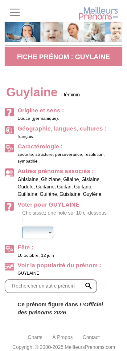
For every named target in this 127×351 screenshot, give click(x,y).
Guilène (48, 194)
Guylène (92, 194)
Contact (91, 337)
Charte (35, 337)
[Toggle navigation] (15, 12)
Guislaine (69, 194)
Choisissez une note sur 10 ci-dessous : (64, 216)
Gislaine (90, 179)
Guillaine (27, 194)
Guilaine (45, 186)
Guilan (64, 186)
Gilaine (71, 179)
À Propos (62, 337)
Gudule (26, 186)
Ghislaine (28, 179)
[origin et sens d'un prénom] (88, 285)
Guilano (82, 186)
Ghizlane (51, 179)
